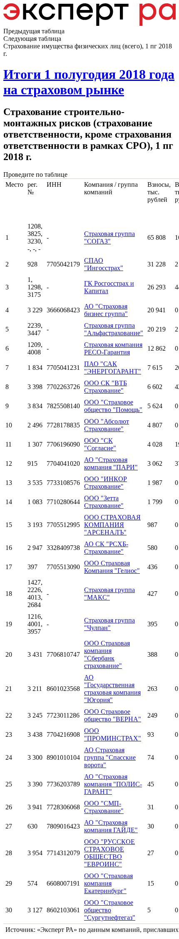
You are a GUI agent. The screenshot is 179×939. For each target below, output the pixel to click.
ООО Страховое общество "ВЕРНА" (112, 715)
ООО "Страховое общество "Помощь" (113, 406)
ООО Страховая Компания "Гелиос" (112, 567)
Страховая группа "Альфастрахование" (113, 329)
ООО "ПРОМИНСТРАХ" (112, 734)
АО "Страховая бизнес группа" (106, 310)
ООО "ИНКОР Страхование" (105, 482)
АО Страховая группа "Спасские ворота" (110, 757)
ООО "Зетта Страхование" (104, 502)
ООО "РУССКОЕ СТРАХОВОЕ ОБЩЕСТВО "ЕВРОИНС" (109, 853)
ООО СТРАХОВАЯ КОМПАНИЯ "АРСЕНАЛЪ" (112, 525)
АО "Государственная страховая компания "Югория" (112, 688)
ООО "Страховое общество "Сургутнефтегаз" (109, 910)
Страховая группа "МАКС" (109, 593)
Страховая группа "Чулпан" (109, 624)
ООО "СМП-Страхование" (104, 807)
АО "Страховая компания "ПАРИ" (111, 463)
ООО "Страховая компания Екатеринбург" (108, 883)
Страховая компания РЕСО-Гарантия (113, 348)
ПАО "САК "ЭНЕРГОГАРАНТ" (112, 367)
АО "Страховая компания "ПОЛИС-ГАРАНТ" (113, 784)
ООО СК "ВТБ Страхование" (105, 386)
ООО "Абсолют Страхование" (106, 425)
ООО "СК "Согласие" (100, 444)
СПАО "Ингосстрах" (103, 264)
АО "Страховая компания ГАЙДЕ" (111, 826)
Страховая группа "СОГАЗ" (109, 237)
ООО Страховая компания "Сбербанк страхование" (107, 654)
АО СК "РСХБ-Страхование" (106, 547)
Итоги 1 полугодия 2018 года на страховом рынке (88, 82)
